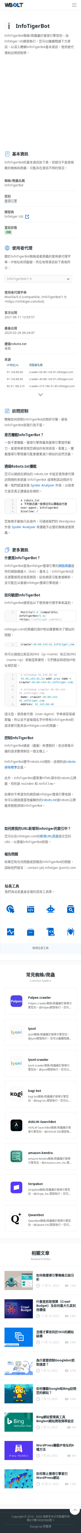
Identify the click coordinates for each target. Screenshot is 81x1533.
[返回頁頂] (75, 1510)
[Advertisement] (40, 103)
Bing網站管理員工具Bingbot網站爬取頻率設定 (55, 1419)
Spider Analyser (42, 485)
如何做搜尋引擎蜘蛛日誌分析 (55, 1277)
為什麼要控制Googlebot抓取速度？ (55, 1362)
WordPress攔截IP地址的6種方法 (55, 1447)
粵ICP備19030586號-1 (40, 1520)
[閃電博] (14, 5)
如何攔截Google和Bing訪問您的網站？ (56, 1391)
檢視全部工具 (40, 948)
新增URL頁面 (49, 836)
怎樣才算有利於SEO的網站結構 (55, 1334)
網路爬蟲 (64, 566)
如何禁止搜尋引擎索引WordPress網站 (52, 1476)
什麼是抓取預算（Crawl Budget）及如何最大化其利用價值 (56, 1306)
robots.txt (49, 800)
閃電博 (47, 1526)
